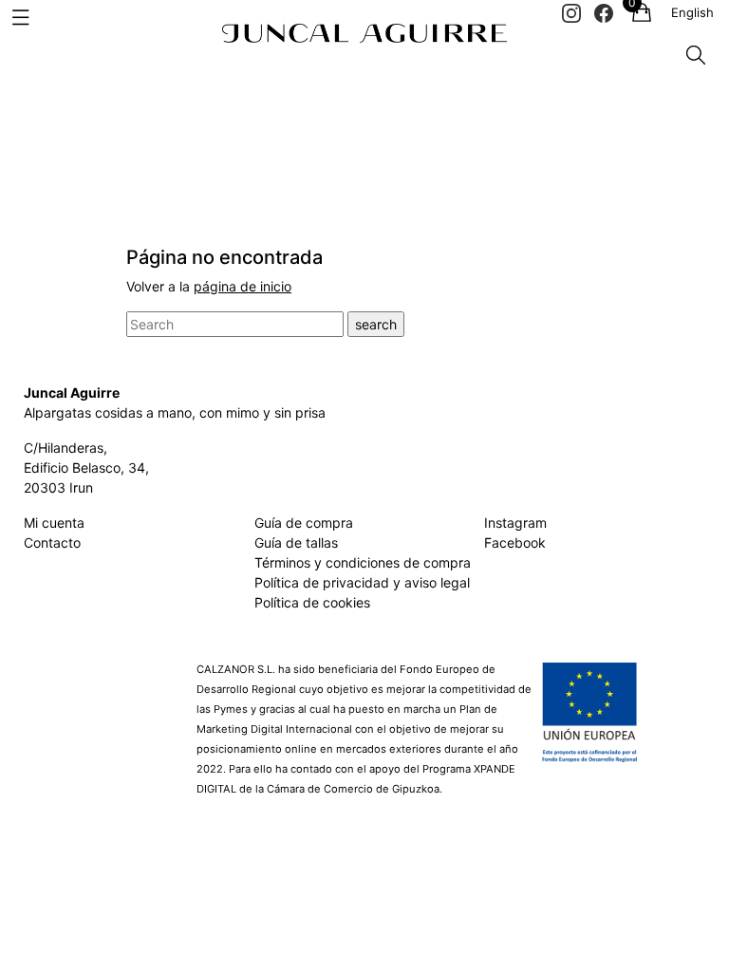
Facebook (515, 542)
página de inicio (242, 286)
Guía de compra (303, 522)
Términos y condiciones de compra (362, 562)
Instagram (515, 522)
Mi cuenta (54, 522)
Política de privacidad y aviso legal (362, 582)
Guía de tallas (296, 542)
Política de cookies (312, 602)
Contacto (52, 542)
